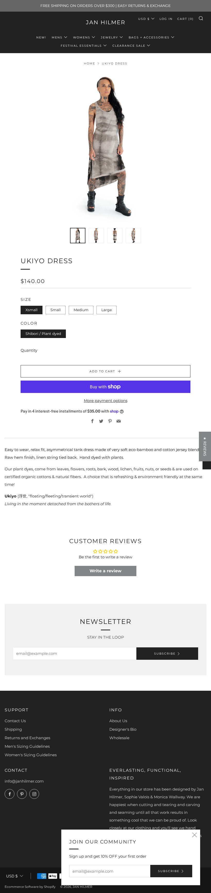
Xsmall (31, 310)
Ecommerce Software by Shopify (30, 887)
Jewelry (109, 37)
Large (106, 310)
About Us (118, 720)
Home (89, 63)
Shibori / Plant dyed (43, 334)
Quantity (29, 350)
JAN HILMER (105, 22)
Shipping (13, 729)
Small (55, 310)
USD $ (144, 19)
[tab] (77, 235)
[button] (205, 446)
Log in (166, 19)
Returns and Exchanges (27, 737)
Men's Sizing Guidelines (27, 746)
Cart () (185, 19)
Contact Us (15, 720)
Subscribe (164, 653)
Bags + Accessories (149, 37)
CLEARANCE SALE (128, 45)
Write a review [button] (105, 570)
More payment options (105, 400)
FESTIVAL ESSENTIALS (81, 45)
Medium (81, 310)
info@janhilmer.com (24, 781)
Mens (57, 37)
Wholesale (119, 737)
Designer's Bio (122, 729)
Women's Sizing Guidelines (31, 754)
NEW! (41, 37)
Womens (81, 37)
